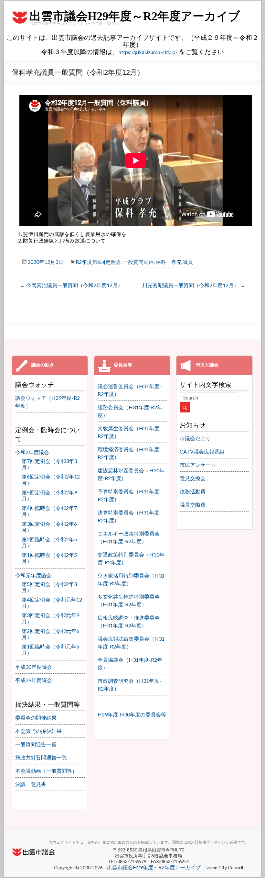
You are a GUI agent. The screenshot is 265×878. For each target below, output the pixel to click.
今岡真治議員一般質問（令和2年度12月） (71, 285)
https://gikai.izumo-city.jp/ (148, 52)
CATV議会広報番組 (202, 451)
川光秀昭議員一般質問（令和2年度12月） (193, 285)
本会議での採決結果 (38, 731)
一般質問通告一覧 (36, 744)
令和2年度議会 (32, 452)
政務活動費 (193, 491)
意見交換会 (193, 478)
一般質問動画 (138, 262)
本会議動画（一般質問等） (46, 771)
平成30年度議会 (33, 667)
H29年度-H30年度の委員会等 (132, 714)
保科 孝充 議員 (174, 262)
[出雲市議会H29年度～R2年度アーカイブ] (20, 11)
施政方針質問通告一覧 (41, 757)
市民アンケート (198, 465)
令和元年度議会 (33, 575)
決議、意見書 (30, 784)
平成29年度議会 (33, 680)
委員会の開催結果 (36, 718)
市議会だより (195, 438)
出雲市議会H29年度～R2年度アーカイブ (134, 16)
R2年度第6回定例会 (98, 262)
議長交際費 (193, 504)
